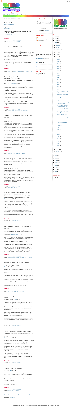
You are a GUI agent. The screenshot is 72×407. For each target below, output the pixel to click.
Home (19, 394)
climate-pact (9, 71)
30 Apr (58, 59)
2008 (56, 167)
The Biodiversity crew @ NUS (10, 34)
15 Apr (58, 86)
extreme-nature (16, 71)
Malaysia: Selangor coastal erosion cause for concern (16, 296)
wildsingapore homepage (35, 14)
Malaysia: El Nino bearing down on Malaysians (17, 262)
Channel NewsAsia (8, 165)
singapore (18, 41)
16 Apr (58, 84)
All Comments (41, 40)
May (57, 56)
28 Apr (58, 63)
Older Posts (31, 394)
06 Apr (58, 138)
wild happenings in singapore (8, 14)
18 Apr (58, 81)
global (20, 291)
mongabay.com (39, 58)
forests (9, 187)
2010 (56, 164)
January (57, 152)
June (57, 54)
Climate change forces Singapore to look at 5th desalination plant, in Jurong (17, 77)
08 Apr (58, 134)
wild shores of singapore (9, 24)
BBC (11, 370)
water (12, 72)
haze (21, 71)
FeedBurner (46, 30)
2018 (56, 38)
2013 (56, 158)
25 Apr (58, 68)
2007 (56, 169)
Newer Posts (6, 394)
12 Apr (58, 127)
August (57, 51)
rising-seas (16, 390)
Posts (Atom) (12, 397)
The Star (6, 266)
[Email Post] (21, 40)
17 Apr (58, 82)
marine (11, 390)
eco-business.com (40, 53)
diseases (9, 291)
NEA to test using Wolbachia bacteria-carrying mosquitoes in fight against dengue (17, 193)
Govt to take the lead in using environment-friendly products (18, 116)
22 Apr (58, 73)
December (58, 43)
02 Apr (58, 145)
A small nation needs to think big (13, 46)
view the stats (39, 74)
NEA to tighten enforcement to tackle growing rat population (17, 227)
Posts (39, 37)
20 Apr (58, 77)
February (58, 151)
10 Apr (58, 131)
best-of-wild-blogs (11, 41)
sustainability (23, 153)
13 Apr (58, 89)
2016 (56, 42)
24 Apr (58, 70)
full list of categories (40, 47)
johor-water (25, 71)
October (57, 47)
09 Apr (58, 132)
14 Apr (58, 88)
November (58, 45)
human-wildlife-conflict (12, 257)
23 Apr (58, 72)
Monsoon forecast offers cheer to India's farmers (17, 331)
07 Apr (58, 136)
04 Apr (58, 141)
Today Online (13, 83)
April (57, 58)
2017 (56, 40)
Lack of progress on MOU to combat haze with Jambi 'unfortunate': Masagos (19, 159)
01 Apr (58, 147)
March (57, 149)
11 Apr (58, 129)
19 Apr (58, 79)
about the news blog (21, 13)
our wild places (18, 14)
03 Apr (58, 143)
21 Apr (58, 75)
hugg (37, 62)
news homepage (6, 13)
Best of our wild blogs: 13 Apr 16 (13, 18)
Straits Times (11, 48)
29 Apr (58, 61)
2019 (56, 36)
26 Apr (58, 66)
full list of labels (13, 13)
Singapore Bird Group (8, 28)
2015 (56, 155)
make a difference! (25, 14)
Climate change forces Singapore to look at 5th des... (62, 99)
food (15, 363)
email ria (42, 14)
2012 (56, 160)
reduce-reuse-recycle (23, 257)
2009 (56, 165)
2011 (56, 162)
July (57, 52)
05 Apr (58, 140)
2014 (56, 156)
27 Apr (58, 65)
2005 (56, 171)
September (58, 49)
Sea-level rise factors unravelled (13, 368)
